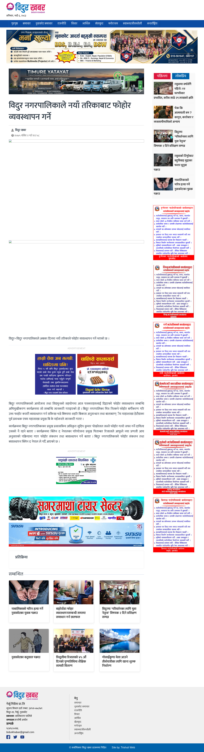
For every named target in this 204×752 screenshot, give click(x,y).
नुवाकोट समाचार (44, 23)
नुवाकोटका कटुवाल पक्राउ (25, 657)
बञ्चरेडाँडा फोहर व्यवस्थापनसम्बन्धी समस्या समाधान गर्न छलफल (71, 613)
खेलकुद (99, 23)
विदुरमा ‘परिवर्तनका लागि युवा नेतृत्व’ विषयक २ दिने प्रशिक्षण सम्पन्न (119, 613)
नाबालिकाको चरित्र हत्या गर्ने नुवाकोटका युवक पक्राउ (27, 611)
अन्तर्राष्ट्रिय (152, 23)
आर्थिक (86, 23)
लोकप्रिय (180, 76)
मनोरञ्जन (113, 23)
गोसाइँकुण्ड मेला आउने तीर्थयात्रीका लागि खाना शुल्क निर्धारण (118, 661)
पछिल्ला (162, 76)
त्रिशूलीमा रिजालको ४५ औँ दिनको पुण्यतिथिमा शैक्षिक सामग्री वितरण (71, 661)
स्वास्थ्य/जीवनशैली (132, 23)
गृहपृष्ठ (14, 23)
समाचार (27, 23)
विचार (74, 23)
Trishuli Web (128, 747)
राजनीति (62, 23)
